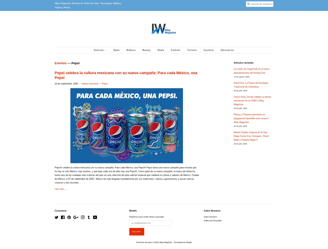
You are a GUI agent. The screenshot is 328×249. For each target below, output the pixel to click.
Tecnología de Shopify (183, 242)
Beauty (146, 50)
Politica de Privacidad (212, 221)
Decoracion (227, 50)
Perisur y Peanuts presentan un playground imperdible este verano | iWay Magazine (251, 118)
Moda (161, 50)
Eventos (61, 63)
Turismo (192, 50)
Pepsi (105, 83)
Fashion (175, 50)
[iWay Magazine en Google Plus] (75, 218)
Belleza (131, 50)
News (116, 50)
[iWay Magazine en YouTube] (95, 218)
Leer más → (61, 189)
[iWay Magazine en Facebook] (63, 218)
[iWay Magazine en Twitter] (56, 218)
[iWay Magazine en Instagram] (83, 218)
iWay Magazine (166, 242)
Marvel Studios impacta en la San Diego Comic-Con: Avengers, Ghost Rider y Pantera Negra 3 (251, 136)
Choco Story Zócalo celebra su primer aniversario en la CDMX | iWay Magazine (252, 101)
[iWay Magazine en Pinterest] (69, 218)
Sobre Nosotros (210, 217)
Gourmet (209, 50)
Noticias (99, 50)
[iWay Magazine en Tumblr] (89, 218)
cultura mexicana (89, 83)
